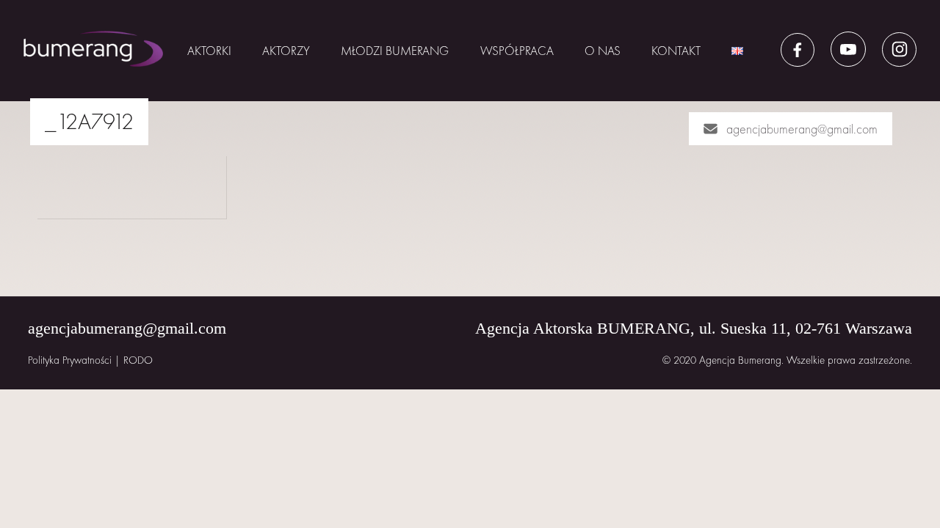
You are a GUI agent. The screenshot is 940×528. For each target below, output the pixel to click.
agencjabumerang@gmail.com (802, 128)
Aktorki (209, 51)
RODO (138, 360)
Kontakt (676, 51)
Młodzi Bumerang (395, 51)
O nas (603, 51)
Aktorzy (286, 51)
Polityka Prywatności (70, 360)
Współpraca (517, 51)
